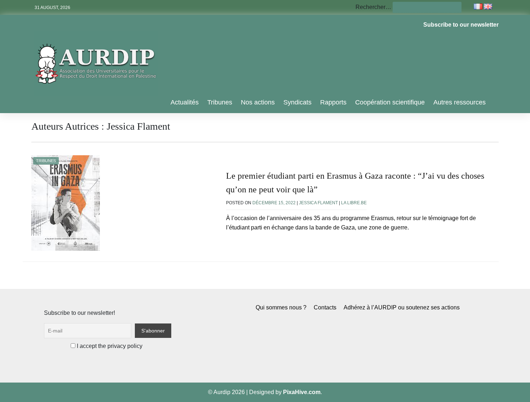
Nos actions (258, 102)
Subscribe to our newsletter (461, 25)
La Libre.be (354, 202)
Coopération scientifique (390, 102)
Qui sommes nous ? (281, 307)
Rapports (333, 102)
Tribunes (219, 102)
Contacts (325, 307)
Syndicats (297, 102)
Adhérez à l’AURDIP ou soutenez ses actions (402, 307)
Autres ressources (459, 102)
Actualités (185, 102)
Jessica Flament (318, 202)
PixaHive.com (302, 392)
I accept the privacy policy (108, 346)
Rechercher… (373, 7)
